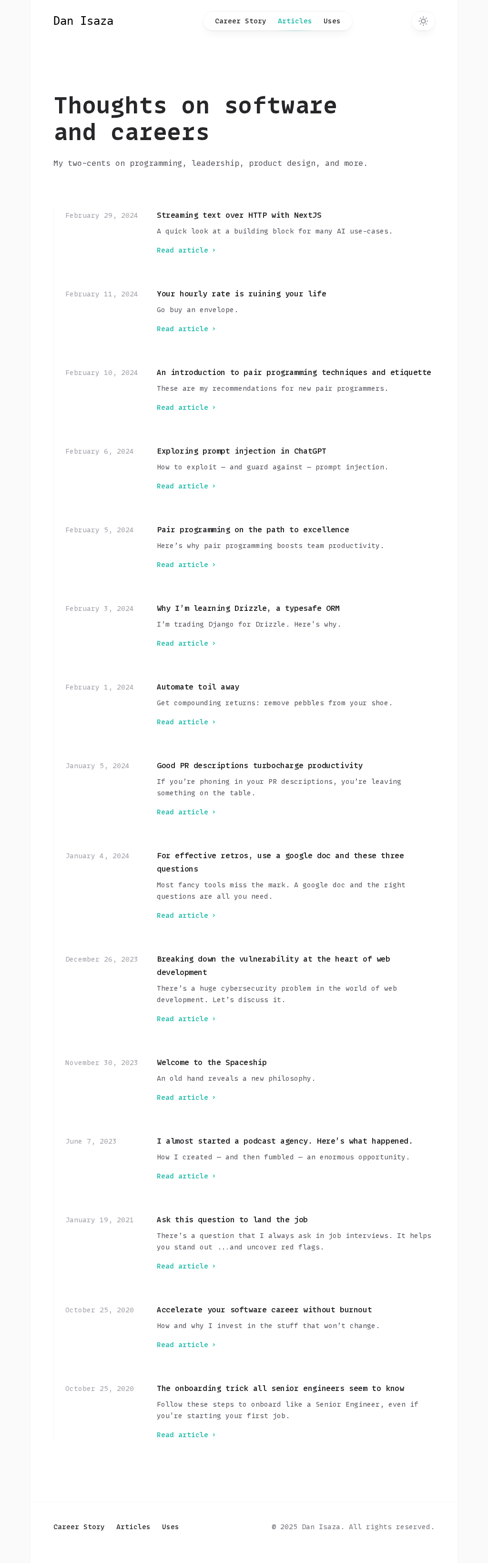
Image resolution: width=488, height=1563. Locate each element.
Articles (295, 20)
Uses (332, 20)
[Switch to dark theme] (423, 20)
